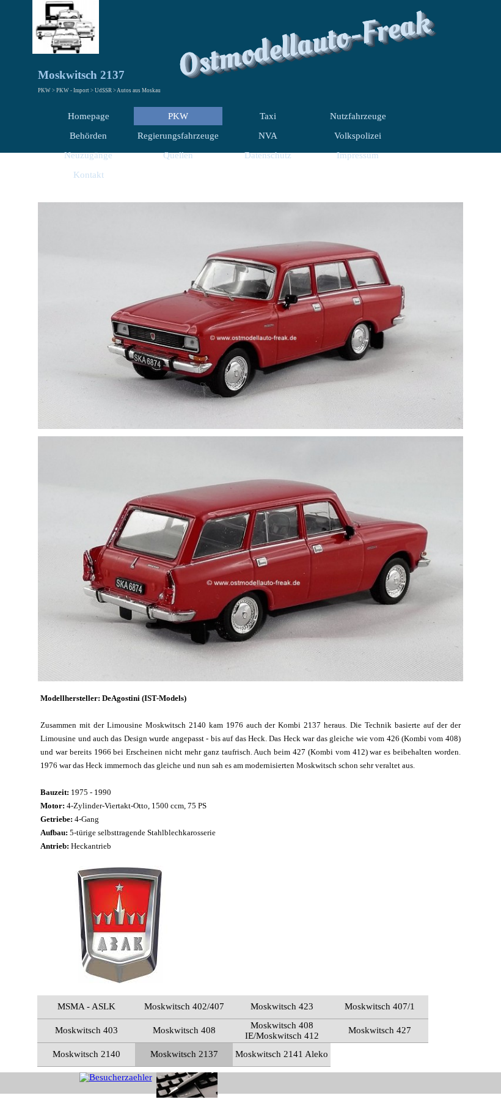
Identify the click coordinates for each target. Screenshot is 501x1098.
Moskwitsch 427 (379, 1030)
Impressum (358, 155)
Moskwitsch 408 (184, 1030)
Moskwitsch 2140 (86, 1054)
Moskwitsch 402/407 (184, 1006)
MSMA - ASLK (86, 1006)
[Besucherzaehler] (115, 1077)
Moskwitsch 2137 (184, 1054)
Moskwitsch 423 (281, 1006)
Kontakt (88, 175)
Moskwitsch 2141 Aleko (281, 1054)
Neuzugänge (88, 155)
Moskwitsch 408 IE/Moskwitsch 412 (282, 1030)
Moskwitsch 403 (86, 1030)
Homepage (88, 116)
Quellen (178, 155)
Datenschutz (267, 155)
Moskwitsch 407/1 (380, 1006)
